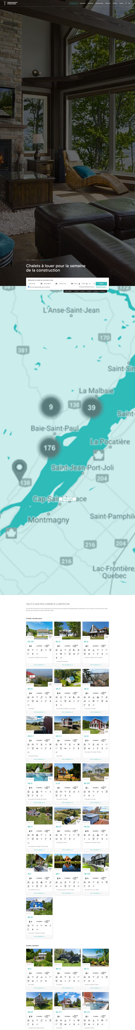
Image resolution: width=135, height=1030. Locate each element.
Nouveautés (83, 3)
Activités (115, 3)
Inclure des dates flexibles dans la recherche (40, 287)
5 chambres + (102, 291)
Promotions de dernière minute (86, 286)
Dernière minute (99, 3)
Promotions (90, 3)
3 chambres (89, 291)
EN (129, 3)
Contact (121, 3)
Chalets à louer (74, 3)
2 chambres (82, 291)
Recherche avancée (100, 286)
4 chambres (95, 291)
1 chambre (76, 291)
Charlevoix (108, 3)
